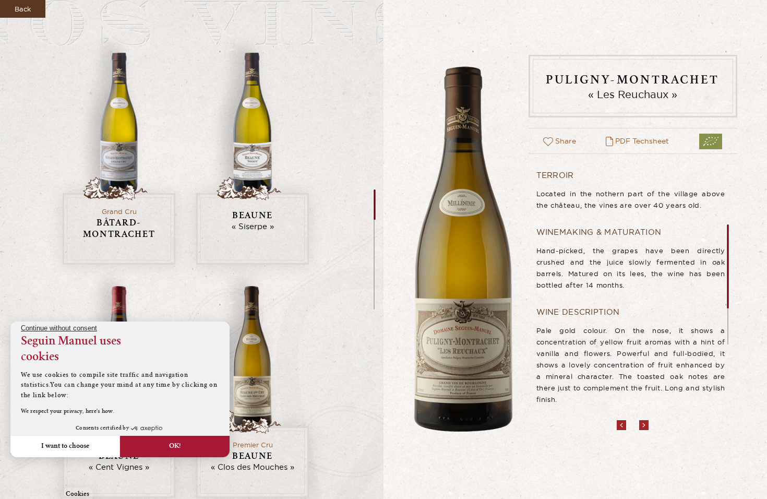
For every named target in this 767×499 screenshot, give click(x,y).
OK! (175, 446)
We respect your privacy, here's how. (67, 412)
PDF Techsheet (641, 141)
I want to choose (65, 446)
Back (23, 9)
